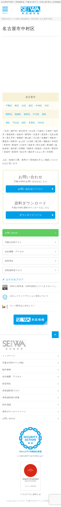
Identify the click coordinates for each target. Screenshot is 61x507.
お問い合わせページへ (30, 189)
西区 (31, 106)
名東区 (32, 123)
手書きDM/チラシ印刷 (12, 363)
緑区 (24, 123)
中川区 (36, 114)
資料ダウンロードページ (14, 412)
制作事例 (6, 370)
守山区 (16, 123)
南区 (8, 123)
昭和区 (9, 114)
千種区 (9, 106)
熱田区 (27, 114)
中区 (47, 106)
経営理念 (9, 261)
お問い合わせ (11, 233)
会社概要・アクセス (14, 252)
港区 (44, 114)
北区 (24, 106)
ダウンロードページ (30, 215)
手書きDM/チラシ (13, 242)
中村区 (39, 106)
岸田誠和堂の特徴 (10, 398)
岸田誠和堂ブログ (13, 270)
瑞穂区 (18, 114)
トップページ (8, 356)
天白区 (41, 123)
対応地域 (6, 405)
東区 (17, 106)
